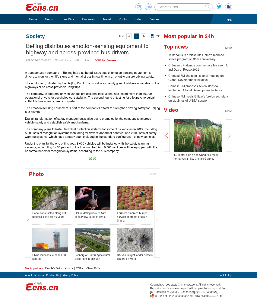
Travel (107, 19)
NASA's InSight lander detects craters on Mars (135, 257)
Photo (123, 19)
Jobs (41, 275)
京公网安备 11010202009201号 (173, 296)
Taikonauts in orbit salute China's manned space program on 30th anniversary (196, 57)
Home (33, 19)
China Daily (93, 268)
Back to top (225, 275)
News (49, 19)
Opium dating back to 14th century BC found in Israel (90, 215)
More (153, 174)
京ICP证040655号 (206, 292)
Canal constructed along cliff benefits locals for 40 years (49, 215)
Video (138, 19)
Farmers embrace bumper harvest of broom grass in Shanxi (132, 216)
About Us (30, 275)
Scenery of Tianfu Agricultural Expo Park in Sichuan (92, 257)
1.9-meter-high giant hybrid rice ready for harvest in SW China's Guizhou (196, 156)
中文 (229, 19)
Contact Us (52, 275)
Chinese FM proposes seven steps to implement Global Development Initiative (195, 88)
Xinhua (69, 268)
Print (157, 36)
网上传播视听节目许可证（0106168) (172, 292)
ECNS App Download (106, 60)
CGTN (79, 268)
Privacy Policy (70, 275)
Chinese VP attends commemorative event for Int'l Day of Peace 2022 (198, 67)
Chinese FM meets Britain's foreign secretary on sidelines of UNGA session (198, 98)
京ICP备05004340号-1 (208, 296)
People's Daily (53, 268)
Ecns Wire (67, 19)
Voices (154, 19)
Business (88, 19)
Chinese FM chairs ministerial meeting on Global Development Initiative (196, 77)
